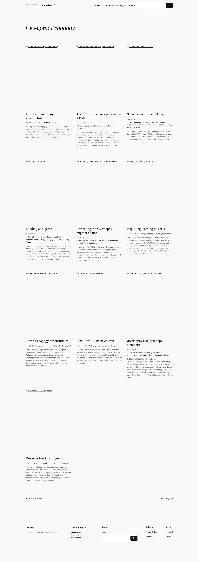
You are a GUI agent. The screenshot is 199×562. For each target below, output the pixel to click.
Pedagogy (55, 123)
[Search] (169, 5)
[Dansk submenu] (134, 5)
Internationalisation (156, 125)
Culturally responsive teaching (103, 126)
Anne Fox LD (48, 5)
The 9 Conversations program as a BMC (98, 116)
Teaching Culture (90, 243)
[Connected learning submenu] (124, 5)
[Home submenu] (101, 5)
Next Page (167, 498)
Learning (168, 125)
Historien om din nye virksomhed (40, 116)
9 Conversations (44, 123)
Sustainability (167, 234)
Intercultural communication (137, 125)
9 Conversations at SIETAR (146, 114)
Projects (139, 127)
